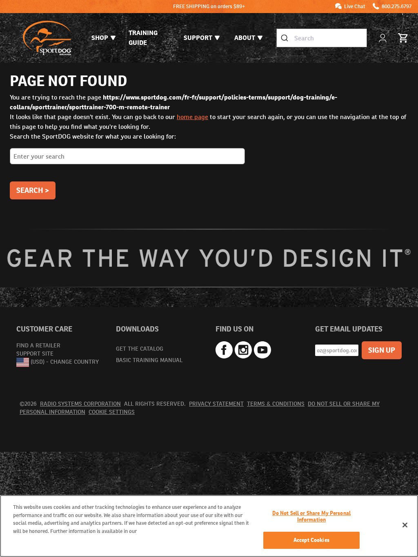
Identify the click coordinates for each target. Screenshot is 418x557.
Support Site (34, 353)
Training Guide (143, 38)
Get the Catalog (139, 348)
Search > (32, 190)
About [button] (244, 37)
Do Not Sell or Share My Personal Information (311, 516)
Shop (99, 37)
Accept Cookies (311, 540)
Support (198, 37)
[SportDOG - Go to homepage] (47, 38)
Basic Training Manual (149, 360)
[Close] (405, 525)
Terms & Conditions (276, 403)
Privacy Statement (216, 403)
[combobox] (321, 38)
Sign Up (381, 350)
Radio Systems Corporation (80, 403)
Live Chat (354, 6)
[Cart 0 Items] (403, 38)
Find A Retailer (38, 345)
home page (192, 117)
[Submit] (285, 38)
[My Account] (384, 38)
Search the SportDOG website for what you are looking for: (93, 136)
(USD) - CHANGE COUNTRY (65, 361)
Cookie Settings (112, 412)
